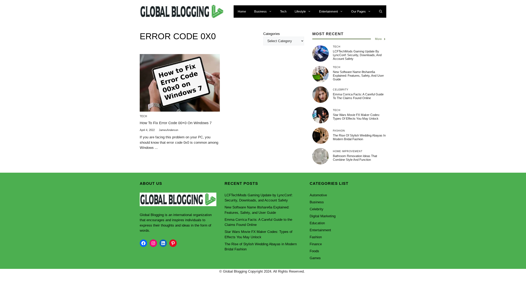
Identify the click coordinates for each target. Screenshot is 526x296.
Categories (271, 34)
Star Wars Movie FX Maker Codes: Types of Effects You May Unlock (356, 116)
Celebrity (316, 209)
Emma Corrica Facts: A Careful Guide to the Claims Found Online (358, 96)
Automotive (318, 195)
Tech (283, 11)
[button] (380, 11)
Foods (314, 251)
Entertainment (328, 11)
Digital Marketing (323, 216)
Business (260, 11)
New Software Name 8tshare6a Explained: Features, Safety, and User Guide (358, 75)
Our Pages (358, 11)
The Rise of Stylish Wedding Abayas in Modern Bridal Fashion (359, 137)
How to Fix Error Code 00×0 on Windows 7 (176, 123)
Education (317, 223)
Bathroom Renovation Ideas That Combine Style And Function (355, 157)
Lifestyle (300, 11)
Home (242, 11)
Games (315, 258)
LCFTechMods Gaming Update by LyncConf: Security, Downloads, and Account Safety (357, 55)
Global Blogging (152, 215)
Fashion (316, 237)
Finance (316, 244)
